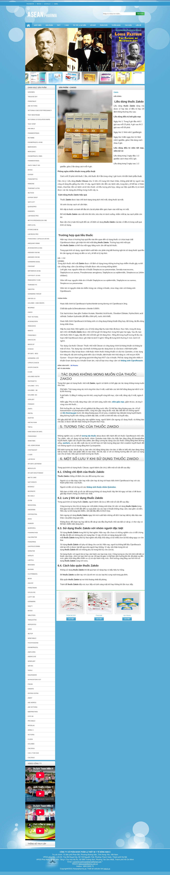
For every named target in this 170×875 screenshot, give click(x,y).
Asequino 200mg (34, 243)
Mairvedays (32, 147)
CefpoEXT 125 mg (34, 275)
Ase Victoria (32, 106)
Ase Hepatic (32, 702)
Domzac (31, 349)
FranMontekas (33, 133)
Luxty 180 (31, 597)
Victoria (31, 734)
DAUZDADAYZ (32, 675)
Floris (30, 739)
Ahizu (30, 519)
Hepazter (31, 551)
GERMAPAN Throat (34, 294)
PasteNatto (32, 381)
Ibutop (30, 633)
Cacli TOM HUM (33, 753)
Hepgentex (32, 624)
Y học (67, 25)
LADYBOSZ (31, 459)
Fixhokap (31, 266)
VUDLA (30, 670)
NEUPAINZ (31, 307)
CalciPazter (32, 537)
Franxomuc (32, 436)
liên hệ (138, 25)
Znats (30, 408)
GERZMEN (31, 92)
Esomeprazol (33, 647)
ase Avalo (31, 128)
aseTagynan (32, 422)
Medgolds (32, 468)
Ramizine (31, 183)
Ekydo (30, 610)
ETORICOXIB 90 (33, 229)
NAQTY (30, 606)
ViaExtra (31, 289)
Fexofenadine (33, 643)
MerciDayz (32, 151)
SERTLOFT (31, 202)
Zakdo (30, 312)
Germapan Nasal (34, 261)
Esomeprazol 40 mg (35, 142)
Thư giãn (128, 25)
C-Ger (30, 454)
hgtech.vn (107, 869)
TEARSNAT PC (32, 284)
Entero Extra (33, 693)
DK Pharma (74, 365)
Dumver (31, 523)
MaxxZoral (32, 505)
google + (47, 4)
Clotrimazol (33, 574)
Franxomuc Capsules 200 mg (38, 239)
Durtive (31, 418)
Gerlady (31, 399)
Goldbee (31, 744)
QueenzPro (32, 206)
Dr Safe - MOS (33, 353)
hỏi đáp (93, 25)
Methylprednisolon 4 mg (37, 220)
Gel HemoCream (34, 445)
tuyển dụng (116, 25)
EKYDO (30, 170)
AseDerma (31, 509)
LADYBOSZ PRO (33, 234)
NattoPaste (32, 482)
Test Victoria (33, 317)
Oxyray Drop (33, 197)
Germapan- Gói (33, 358)
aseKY (30, 698)
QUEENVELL (32, 528)
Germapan (31, 601)
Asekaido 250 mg (34, 257)
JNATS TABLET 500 (34, 165)
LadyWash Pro (33, 216)
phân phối (104, 25)
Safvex (30, 666)
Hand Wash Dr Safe (35, 431)
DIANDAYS (31, 211)
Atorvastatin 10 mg (35, 248)
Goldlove (31, 592)
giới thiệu (37, 25)
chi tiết (71, 619)
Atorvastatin (33, 321)
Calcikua (31, 748)
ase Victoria (32, 707)
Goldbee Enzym (33, 376)
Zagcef (30, 583)
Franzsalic (32, 101)
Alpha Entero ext (34, 679)
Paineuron (32, 326)
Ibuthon (31, 193)
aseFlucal (32, 225)
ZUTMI (30, 500)
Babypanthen (33, 711)
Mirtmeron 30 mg (34, 271)
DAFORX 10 (31, 298)
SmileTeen (31, 615)
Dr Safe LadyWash (34, 463)
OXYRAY (30, 174)
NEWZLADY (31, 661)
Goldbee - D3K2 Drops (36, 303)
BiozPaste (31, 491)
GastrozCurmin (34, 546)
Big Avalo (31, 496)
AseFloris (31, 652)
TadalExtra (32, 620)
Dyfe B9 (30, 716)
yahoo (39, 4)
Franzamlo (32, 335)
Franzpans (32, 542)
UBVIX (30, 629)
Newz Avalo (32, 638)
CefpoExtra (32, 514)
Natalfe (31, 555)
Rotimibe (31, 137)
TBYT (58, 25)
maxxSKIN (31, 565)
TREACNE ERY (32, 96)
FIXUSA (30, 684)
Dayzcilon (31, 340)
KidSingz (31, 486)
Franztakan (32, 587)
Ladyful (31, 560)
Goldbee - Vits (33, 385)
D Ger (30, 372)
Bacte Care (32, 477)
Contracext (32, 450)
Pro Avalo (31, 721)
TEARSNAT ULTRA (34, 188)
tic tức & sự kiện (79, 25)
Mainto (30, 330)
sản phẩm (49, 25)
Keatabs (31, 569)
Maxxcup (31, 344)
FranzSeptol (33, 179)
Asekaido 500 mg (34, 252)
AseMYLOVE (32, 656)
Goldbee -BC (32, 395)
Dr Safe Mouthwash (35, 473)
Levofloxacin (33, 367)
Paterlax (31, 725)
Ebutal (30, 413)
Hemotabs (31, 441)
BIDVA (30, 578)
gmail (56, 4)
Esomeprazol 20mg (35, 156)
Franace (31, 404)
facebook (30, 4)
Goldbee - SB (32, 390)
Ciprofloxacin (33, 362)
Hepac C (31, 730)
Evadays (31, 688)
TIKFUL (30, 427)
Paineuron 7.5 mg (34, 280)
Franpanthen (33, 532)
